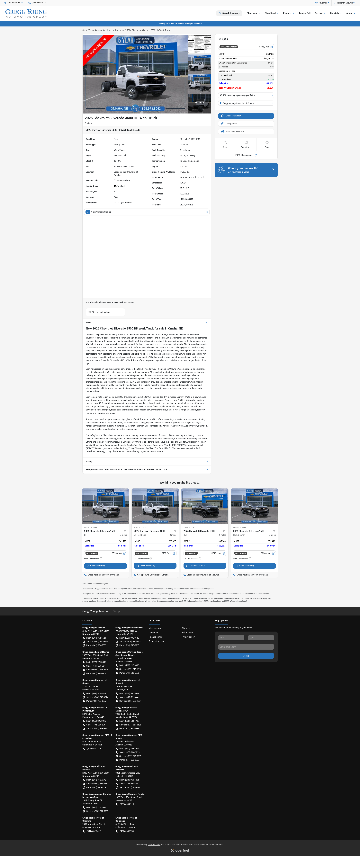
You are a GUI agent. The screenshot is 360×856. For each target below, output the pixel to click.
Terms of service (156, 641)
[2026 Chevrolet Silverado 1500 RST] (204, 506)
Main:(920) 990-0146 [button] (129, 638)
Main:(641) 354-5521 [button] (96, 638)
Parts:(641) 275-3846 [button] (96, 673)
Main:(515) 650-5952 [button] (129, 693)
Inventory (119, 30)
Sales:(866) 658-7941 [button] (129, 783)
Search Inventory (231, 13)
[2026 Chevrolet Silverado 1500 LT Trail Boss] (155, 506)
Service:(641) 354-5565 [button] (97, 641)
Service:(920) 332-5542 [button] (130, 641)
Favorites (323, 3)
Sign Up (246, 656)
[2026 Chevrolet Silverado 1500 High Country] (254, 506)
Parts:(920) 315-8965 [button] (129, 645)
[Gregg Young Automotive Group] (26, 13)
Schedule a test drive (235, 131)
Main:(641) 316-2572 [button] (96, 780)
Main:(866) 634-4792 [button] (129, 721)
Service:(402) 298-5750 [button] (97, 728)
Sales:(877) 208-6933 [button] (129, 752)
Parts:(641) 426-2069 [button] (96, 787)
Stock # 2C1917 (190, 527)
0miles (123, 535)
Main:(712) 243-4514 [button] (129, 748)
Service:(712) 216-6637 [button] (130, 669)
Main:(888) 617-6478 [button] (96, 693)
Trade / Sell (304, 13)
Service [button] (319, 13)
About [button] (349, 13)
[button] (14, 2)
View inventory (155, 628)
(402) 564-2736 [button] (94, 748)
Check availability (233, 116)
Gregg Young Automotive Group (97, 30)
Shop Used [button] (270, 13)
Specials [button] (334, 13)
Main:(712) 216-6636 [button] (129, 665)
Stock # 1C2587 (90, 527)
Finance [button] (287, 13)
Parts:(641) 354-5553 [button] (96, 645)
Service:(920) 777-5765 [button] (97, 811)
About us (186, 628)
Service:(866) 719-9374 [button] (97, 697)
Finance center (155, 637)
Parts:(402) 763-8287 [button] (96, 701)
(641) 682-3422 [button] (94, 831)
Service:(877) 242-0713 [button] (130, 787)
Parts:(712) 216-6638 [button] (129, 673)
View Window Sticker (101, 212)
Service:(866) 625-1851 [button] (130, 701)
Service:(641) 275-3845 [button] (97, 669)
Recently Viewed (345, 3)
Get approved (232, 124)
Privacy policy (188, 637)
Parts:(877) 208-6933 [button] (129, 760)
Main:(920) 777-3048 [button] (96, 807)
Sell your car (187, 632)
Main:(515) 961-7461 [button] (129, 780)
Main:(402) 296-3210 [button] (96, 721)
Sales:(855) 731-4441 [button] (129, 697)
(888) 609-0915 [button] (39, 2)
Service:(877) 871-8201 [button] (130, 756)
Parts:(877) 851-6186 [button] (129, 728)
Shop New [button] (252, 13)
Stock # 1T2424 (140, 527)
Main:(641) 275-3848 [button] (96, 662)
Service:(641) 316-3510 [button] (97, 783)
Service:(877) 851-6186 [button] (130, 724)
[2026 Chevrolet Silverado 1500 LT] (105, 506)
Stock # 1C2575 (239, 527)
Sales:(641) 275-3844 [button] (96, 666)
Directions (153, 632)
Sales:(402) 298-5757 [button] (96, 724)
